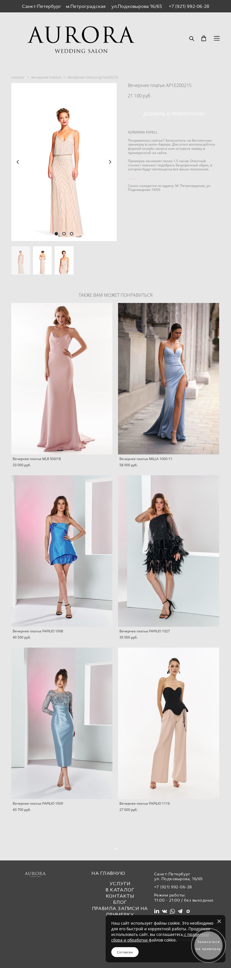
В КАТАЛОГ (120, 890)
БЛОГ (120, 902)
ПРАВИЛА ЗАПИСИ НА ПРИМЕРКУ (120, 911)
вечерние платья (46, 77)
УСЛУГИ (120, 884)
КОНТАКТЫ (120, 896)
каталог (18, 77)
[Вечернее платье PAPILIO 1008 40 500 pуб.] (61, 551)
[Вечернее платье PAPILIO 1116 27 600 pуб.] (168, 723)
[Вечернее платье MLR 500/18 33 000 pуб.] (61, 378)
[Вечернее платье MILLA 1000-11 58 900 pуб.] (168, 378)
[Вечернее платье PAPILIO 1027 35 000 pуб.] (168, 551)
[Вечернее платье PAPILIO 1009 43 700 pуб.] (61, 723)
